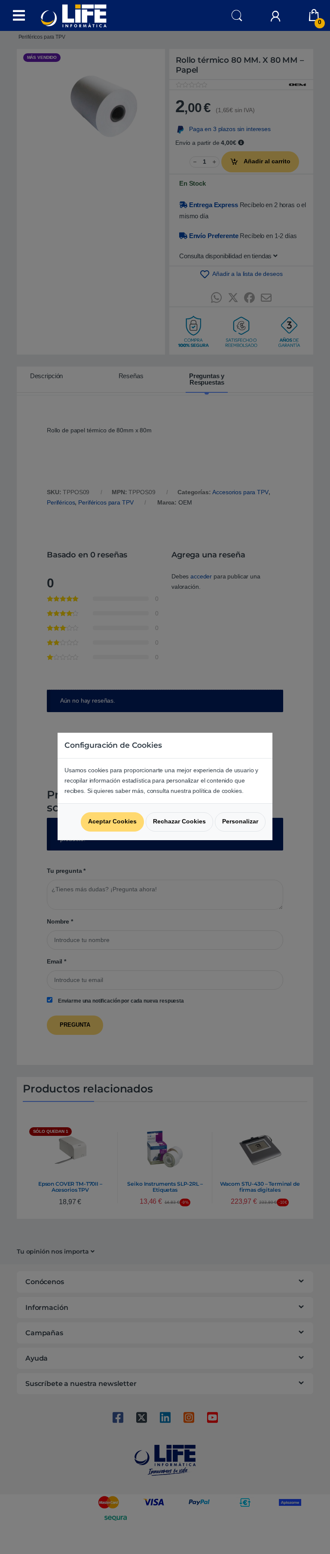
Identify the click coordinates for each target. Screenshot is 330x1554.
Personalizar (240, 821)
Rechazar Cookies (179, 821)
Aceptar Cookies (112, 821)
